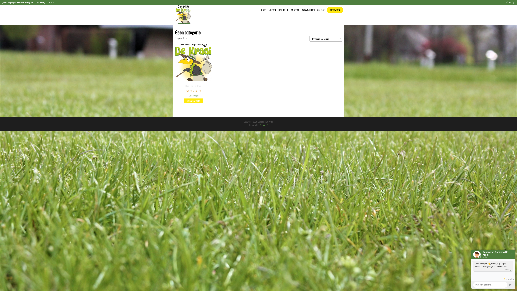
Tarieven (272, 9)
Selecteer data (193, 101)
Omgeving (295, 9)
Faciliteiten (283, 9)
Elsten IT (264, 125)
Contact (321, 9)
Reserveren (335, 9)
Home (263, 9)
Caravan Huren (308, 9)
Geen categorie (194, 95)
